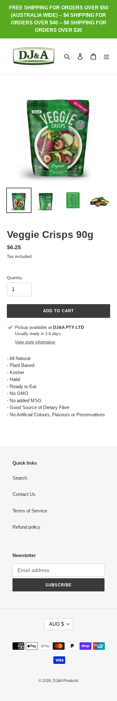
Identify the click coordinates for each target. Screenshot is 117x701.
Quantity (14, 277)
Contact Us (24, 494)
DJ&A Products (65, 681)
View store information (35, 342)
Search (19, 478)
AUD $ (56, 624)
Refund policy (26, 527)
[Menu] (106, 56)
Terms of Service (29, 510)
